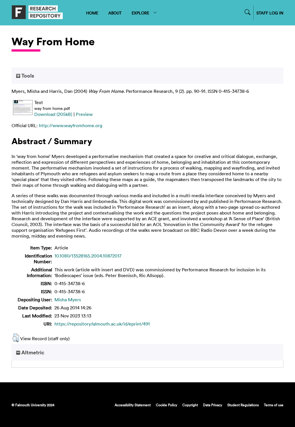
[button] (15, 338)
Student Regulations (243, 404)
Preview (84, 114)
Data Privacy (212, 404)
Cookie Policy (166, 404)
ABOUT (115, 13)
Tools (27, 75)
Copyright (190, 404)
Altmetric (32, 352)
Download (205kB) (53, 114)
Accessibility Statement (133, 404)
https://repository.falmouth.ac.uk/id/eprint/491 (102, 324)
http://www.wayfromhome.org (70, 125)
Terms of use (273, 404)
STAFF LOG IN (269, 13)
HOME (92, 13)
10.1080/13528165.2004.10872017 (88, 256)
